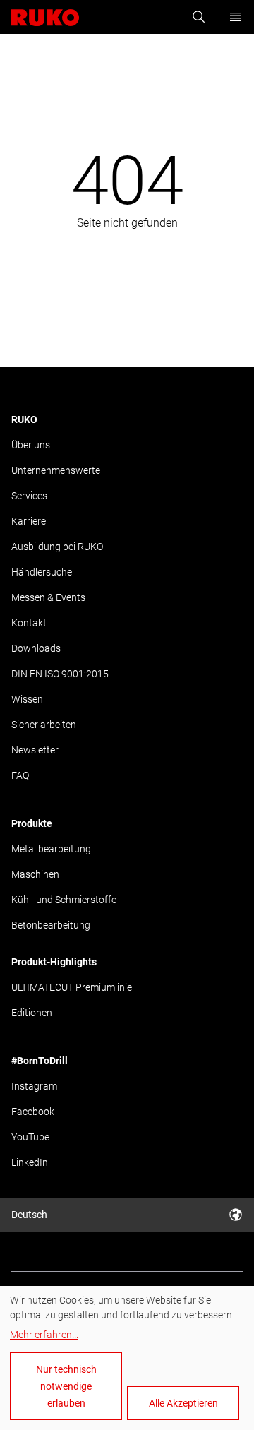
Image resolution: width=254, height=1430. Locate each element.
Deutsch (29, 1214)
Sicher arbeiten (43, 724)
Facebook (32, 1111)
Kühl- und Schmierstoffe (63, 899)
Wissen (27, 699)
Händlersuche (41, 572)
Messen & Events (48, 597)
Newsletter (35, 750)
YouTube (30, 1137)
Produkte (31, 823)
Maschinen (35, 874)
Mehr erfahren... (44, 1334)
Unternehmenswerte (55, 470)
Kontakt (29, 622)
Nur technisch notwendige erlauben (66, 1386)
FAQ (20, 775)
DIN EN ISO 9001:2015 (60, 673)
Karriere (28, 521)
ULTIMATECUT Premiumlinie (71, 987)
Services (29, 495)
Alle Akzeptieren (183, 1403)
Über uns (30, 445)
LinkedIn (29, 1162)
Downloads (36, 648)
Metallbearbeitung (51, 848)
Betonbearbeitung (50, 925)
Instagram (34, 1086)
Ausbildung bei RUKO (57, 546)
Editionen (31, 1012)
